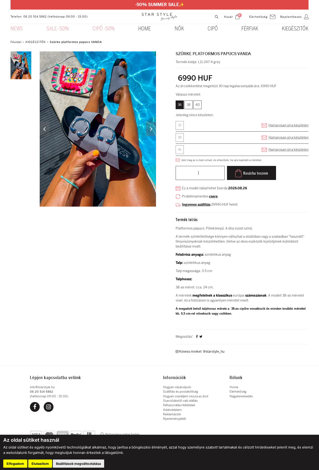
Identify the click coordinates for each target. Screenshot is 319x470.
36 (180, 105)
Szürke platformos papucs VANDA (76, 42)
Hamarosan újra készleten (288, 125)
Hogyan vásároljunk (177, 387)
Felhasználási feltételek (179, 405)
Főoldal (16, 42)
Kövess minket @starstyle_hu (201, 352)
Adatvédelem (172, 410)
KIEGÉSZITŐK (35, 42)
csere (213, 196)
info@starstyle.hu (42, 387)
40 (197, 105)
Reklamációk (172, 414)
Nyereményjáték (174, 418)
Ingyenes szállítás (196, 205)
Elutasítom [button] (40, 464)
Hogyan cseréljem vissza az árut (185, 396)
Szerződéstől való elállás (180, 400)
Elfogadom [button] (15, 464)
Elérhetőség (238, 391)
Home (234, 387)
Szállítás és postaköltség (180, 391)
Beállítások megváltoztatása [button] (78, 464)
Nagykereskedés (241, 396)
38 (189, 105)
